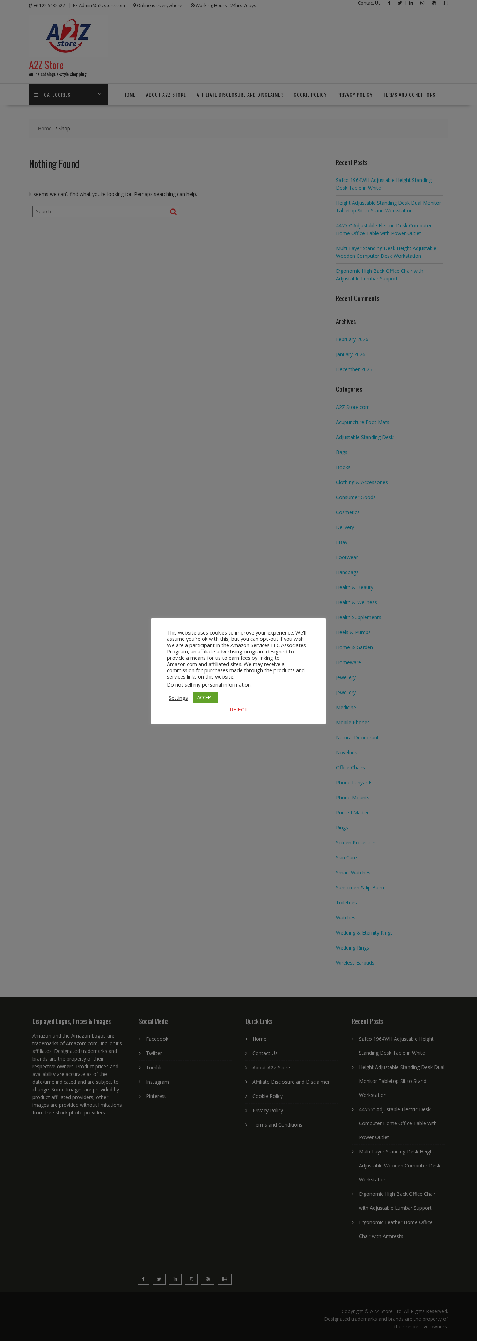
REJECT (239, 709)
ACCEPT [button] (205, 697)
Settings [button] (178, 698)
